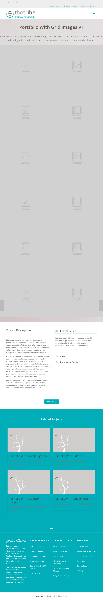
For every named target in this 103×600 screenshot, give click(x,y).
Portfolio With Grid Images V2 (28, 456)
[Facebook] (13, 2)
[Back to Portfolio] (51, 528)
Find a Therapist (86, 6)
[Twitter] (8, 2)
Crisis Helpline (82, 546)
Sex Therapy (58, 556)
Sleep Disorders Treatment (59, 562)
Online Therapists (71, 6)
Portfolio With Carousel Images (24, 500)
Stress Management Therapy (61, 569)
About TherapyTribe (84, 556)
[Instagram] (17, 2)
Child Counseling (36, 551)
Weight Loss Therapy (61, 576)
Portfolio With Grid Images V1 (73, 498)
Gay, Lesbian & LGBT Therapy (38, 567)
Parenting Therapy (60, 551)
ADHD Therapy (35, 546)
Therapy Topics (54, 6)
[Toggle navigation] (94, 13)
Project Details (68, 330)
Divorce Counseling (37, 561)
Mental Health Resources (86, 551)
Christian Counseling (38, 556)
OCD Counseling (59, 546)
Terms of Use (82, 566)
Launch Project (51, 401)
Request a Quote (69, 362)
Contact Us (81, 561)
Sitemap (80, 571)
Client (63, 356)
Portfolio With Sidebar (68, 456)
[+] (29, 440)
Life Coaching (35, 573)
